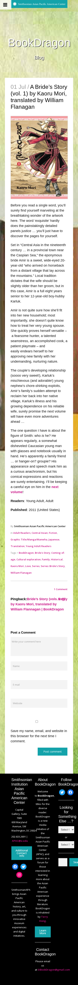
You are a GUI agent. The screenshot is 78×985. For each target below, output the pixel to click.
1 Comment (60, 589)
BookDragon (39, 42)
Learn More (42, 932)
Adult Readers (21, 533)
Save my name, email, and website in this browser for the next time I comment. (39, 736)
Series (36, 566)
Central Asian (40, 533)
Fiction (53, 533)
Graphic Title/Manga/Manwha (29, 539)
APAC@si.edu (20, 840)
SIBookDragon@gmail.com (54, 969)
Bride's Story (42, 552)
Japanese (53, 539)
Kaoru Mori (17, 566)
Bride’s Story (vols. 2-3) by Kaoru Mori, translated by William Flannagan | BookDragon (38, 604)
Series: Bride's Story (53, 566)
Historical (57, 559)
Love (28, 566)
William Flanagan (21, 572)
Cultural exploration (28, 559)
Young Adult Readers (38, 546)
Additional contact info (22, 853)
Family (46, 559)
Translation (18, 546)
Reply (62, 599)
